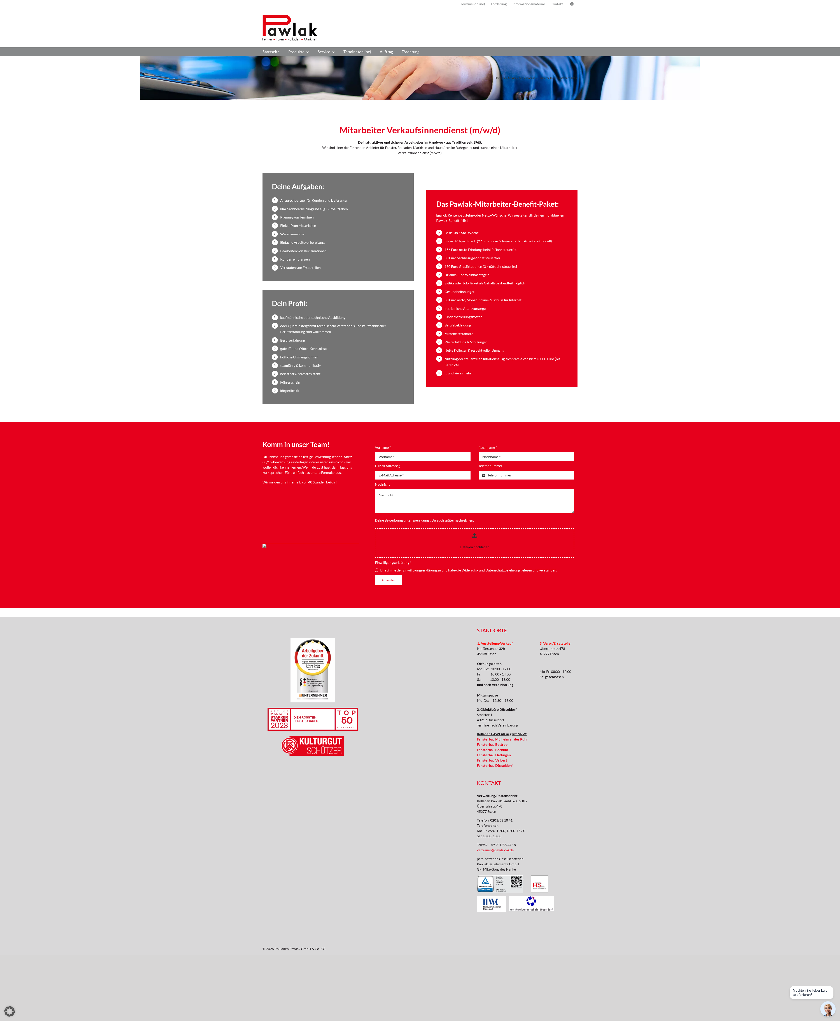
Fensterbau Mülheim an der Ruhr (502, 739)
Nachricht (382, 484)
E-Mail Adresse (387, 466)
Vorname (383, 447)
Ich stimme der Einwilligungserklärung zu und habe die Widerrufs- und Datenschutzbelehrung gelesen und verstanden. (468, 570)
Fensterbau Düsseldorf (495, 765)
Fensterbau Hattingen (494, 755)
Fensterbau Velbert (492, 760)
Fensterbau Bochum (492, 750)
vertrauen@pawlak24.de (495, 850)
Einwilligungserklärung (393, 562)
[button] (9, 1011)
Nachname (488, 447)
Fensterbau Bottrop (492, 744)
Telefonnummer (490, 466)
